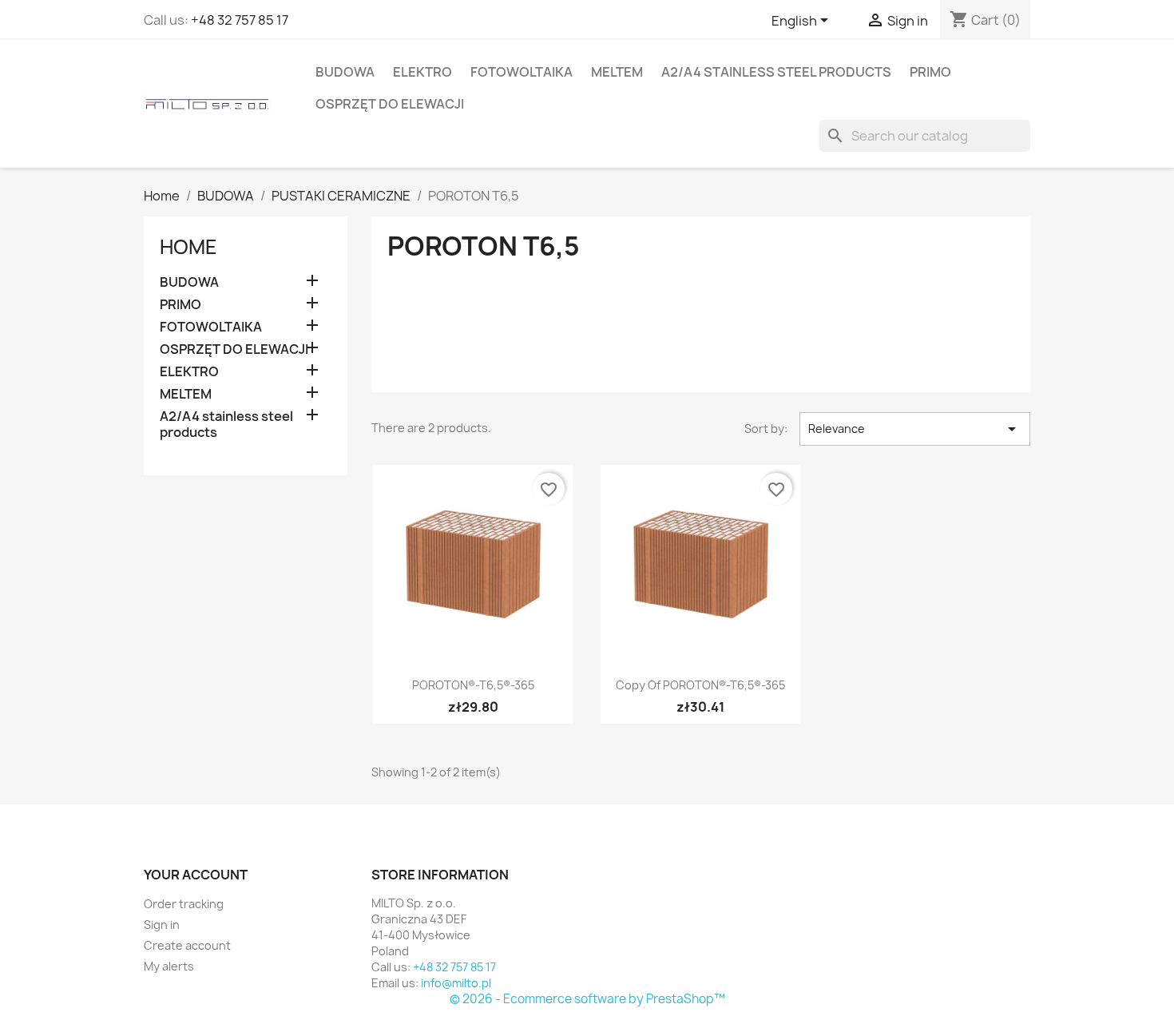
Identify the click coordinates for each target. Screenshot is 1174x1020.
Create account (187, 945)
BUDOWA (345, 72)
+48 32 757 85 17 (239, 20)
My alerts (169, 966)
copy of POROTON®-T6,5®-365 (700, 685)
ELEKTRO (422, 72)
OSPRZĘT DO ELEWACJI (389, 104)
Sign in (162, 924)
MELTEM (617, 72)
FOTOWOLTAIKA (521, 72)
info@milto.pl (456, 982)
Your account (196, 874)
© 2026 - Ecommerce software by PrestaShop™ (587, 998)
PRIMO (930, 72)
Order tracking (184, 903)
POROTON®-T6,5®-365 (473, 685)
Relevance (914, 429)
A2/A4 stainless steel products (776, 72)
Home (188, 246)
